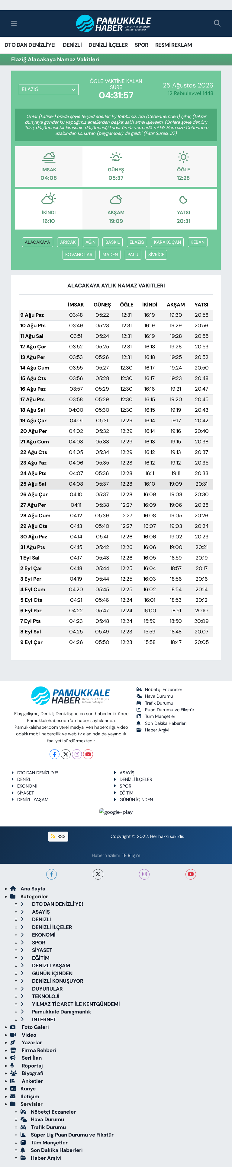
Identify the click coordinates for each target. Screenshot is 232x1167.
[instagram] (144, 874)
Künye (28, 1088)
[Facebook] (55, 754)
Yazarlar (31, 1042)
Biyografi (32, 1073)
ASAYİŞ (127, 773)
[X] (66, 754)
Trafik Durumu (159, 703)
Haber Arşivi (157, 730)
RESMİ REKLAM (173, 45)
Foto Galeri (35, 1027)
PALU (132, 255)
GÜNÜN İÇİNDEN (136, 800)
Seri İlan (31, 1057)
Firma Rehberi (38, 1050)
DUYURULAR (47, 988)
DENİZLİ (72, 45)
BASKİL (112, 242)
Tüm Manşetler (160, 716)
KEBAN (198, 242)
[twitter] (98, 874)
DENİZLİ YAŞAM (33, 800)
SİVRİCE (156, 255)
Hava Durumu (159, 696)
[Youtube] (88, 754)
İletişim (30, 1096)
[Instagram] (77, 754)
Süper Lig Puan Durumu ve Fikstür (72, 1134)
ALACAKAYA (37, 242)
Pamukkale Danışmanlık (61, 1011)
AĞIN (90, 242)
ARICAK (68, 242)
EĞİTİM (127, 793)
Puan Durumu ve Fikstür (169, 710)
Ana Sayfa (33, 888)
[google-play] (116, 811)
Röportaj (32, 1065)
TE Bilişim (131, 855)
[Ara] (217, 24)
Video (28, 1035)
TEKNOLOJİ (45, 996)
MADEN (110, 255)
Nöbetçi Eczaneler (163, 690)
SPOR (141, 45)
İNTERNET (43, 1019)
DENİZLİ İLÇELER (108, 45)
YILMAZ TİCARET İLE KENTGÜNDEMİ (75, 1004)
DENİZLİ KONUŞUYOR (57, 981)
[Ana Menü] (14, 23)
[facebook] (51, 874)
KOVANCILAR (78, 255)
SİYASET (25, 793)
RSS (61, 836)
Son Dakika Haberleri (165, 723)
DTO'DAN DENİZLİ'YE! (30, 45)
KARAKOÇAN (167, 242)
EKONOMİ (27, 786)
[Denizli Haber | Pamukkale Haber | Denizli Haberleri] (114, 23)
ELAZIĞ (137, 242)
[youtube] (190, 874)
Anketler (32, 1081)
